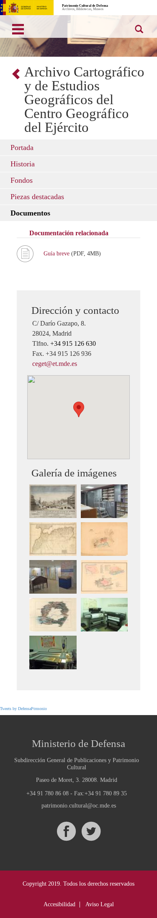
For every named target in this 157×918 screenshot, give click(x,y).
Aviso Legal (99, 904)
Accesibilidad (59, 904)
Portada (21, 147)
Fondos (21, 180)
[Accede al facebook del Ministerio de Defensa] (66, 831)
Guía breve (57, 253)
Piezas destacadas (37, 196)
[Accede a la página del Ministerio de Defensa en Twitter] (90, 831)
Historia (22, 164)
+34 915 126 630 (73, 343)
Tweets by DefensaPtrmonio (23, 708)
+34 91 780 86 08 (47, 793)
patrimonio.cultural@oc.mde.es (78, 806)
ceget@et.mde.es (54, 363)
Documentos (30, 213)
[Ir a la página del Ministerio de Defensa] (27, 7)
